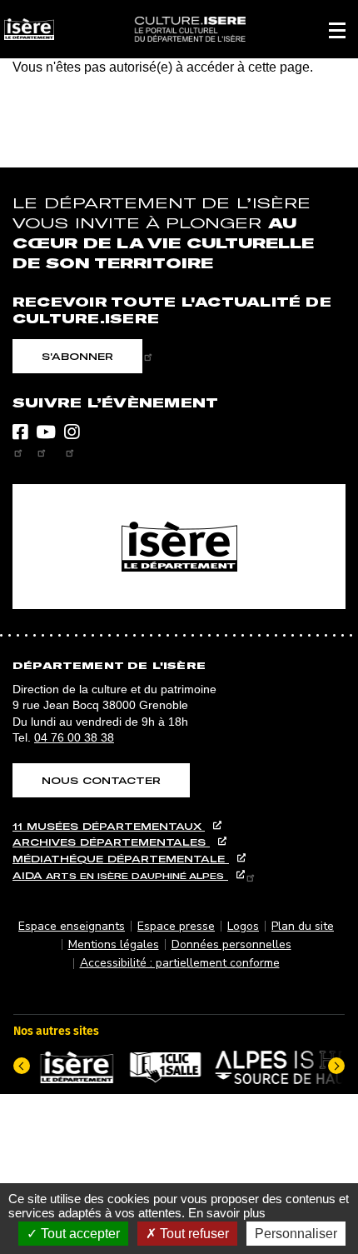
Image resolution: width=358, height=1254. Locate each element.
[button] (337, 29)
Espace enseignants (71, 926)
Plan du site (302, 926)
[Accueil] (189, 29)
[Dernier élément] (21, 1065)
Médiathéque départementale (120, 858)
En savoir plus (227, 1213)
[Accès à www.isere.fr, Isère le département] (179, 546)
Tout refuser (193, 1234)
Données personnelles (231, 944)
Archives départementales (111, 842)
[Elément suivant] (336, 1065)
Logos (243, 926)
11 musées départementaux (108, 826)
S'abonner (77, 356)
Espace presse (176, 926)
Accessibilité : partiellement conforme (180, 963)
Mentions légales (113, 944)
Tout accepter (78, 1234)
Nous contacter (101, 780)
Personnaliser (296, 1234)
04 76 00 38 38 (74, 737)
